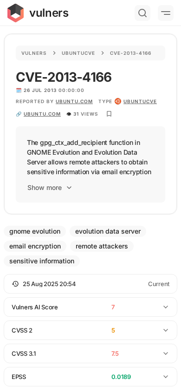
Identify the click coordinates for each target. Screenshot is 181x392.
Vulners (34, 53)
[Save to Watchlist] (109, 114)
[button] (90, 284)
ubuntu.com (74, 101)
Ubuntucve (78, 53)
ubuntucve (140, 101)
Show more (44, 187)
